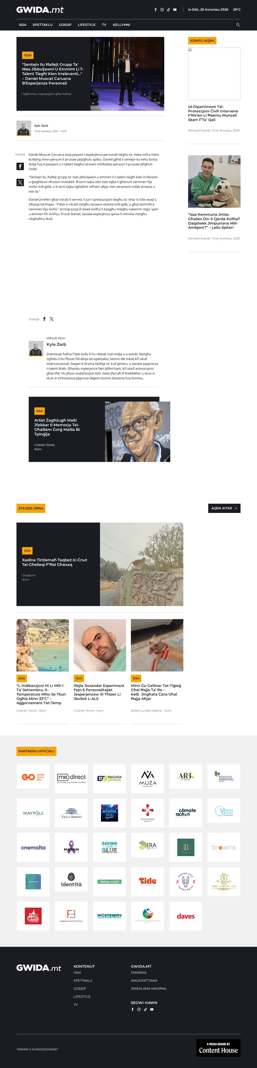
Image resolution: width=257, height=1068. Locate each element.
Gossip (65, 25)
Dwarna (138, 972)
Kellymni (121, 25)
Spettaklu (43, 25)
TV (104, 25)
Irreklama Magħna (148, 989)
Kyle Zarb (41, 125)
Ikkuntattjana (144, 981)
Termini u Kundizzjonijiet (37, 1049)
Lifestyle (87, 25)
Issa (22, 25)
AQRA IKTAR (221, 508)
